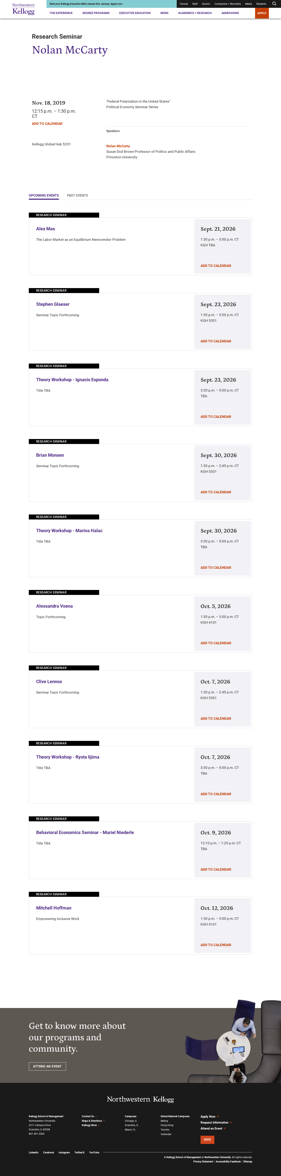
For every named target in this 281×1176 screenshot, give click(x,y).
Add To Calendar (47, 124)
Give (207, 1139)
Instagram (64, 1152)
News (164, 13)
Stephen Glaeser (53, 304)
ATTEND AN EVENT (47, 1066)
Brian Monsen (50, 455)
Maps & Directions (92, 1120)
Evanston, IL (131, 1125)
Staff (195, 3)
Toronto (165, 1129)
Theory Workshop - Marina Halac (69, 530)
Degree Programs (96, 13)
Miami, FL (130, 1129)
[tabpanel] (140, 584)
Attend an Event (211, 1128)
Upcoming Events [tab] (44, 195)
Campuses (130, 1116)
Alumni (206, 3)
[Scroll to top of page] (257, 1155)
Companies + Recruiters (228, 3)
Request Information (214, 1122)
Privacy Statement (203, 1161)
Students (261, 3)
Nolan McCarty (118, 146)
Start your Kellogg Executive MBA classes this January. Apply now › (87, 3)
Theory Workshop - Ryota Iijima (67, 757)
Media (248, 3)
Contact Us (88, 1116)
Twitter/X (79, 1152)
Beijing (164, 1120)
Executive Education (135, 13)
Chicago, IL (131, 1120)
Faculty (184, 3)
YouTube (94, 1152)
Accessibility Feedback (228, 1161)
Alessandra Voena (54, 606)
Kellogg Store (89, 1125)
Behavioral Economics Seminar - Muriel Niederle (85, 832)
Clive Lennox (49, 681)
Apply (262, 13)
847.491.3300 (36, 1133)
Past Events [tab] (77, 195)
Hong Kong (167, 1125)
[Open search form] (274, 4)
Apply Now (208, 1116)
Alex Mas (45, 228)
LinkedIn (33, 1152)
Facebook (48, 1152)
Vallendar (166, 1134)
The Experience (61, 13)
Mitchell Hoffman (53, 908)
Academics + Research (195, 13)
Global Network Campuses (175, 1116)
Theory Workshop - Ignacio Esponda (72, 379)
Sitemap (247, 1161)
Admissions (230, 13)
